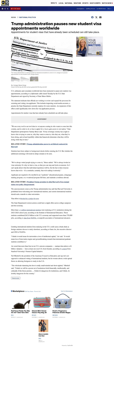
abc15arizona (5, 8)
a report (64, 249)
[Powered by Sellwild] (70, 345)
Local (61, 3)
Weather (77, 3)
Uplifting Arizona (90, 9)
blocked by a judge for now (29, 198)
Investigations (80, 9)
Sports (85, 3)
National (68, 3)
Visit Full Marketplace (67, 291)
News (13, 17)
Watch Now (107, 3)
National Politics (27, 17)
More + (109, 9)
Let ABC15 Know (101, 9)
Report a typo (15, 278)
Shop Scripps (95, 3)
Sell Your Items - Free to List (33, 291)
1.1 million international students (30, 210)
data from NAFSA (30, 218)
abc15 (3, 8)
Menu (53, 3)
